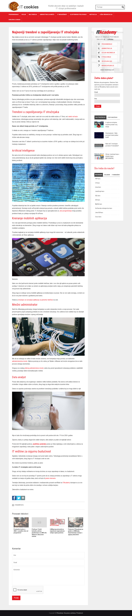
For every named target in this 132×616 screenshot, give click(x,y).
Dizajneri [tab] (107, 174)
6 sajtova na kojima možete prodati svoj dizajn (111, 124)
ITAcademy (59, 613)
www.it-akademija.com (107, 70)
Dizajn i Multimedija (108, 53)
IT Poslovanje (106, 57)
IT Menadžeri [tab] (116, 174)
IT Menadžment (62, 14)
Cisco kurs (98, 217)
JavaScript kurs (99, 191)
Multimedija (33, 14)
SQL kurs (97, 196)
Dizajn (24, 14)
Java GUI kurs (99, 212)
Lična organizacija (106, 14)
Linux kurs (98, 187)
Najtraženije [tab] (100, 117)
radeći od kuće (73, 117)
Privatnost (79, 613)
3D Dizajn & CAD (107, 61)
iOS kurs (97, 200)
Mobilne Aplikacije (108, 66)
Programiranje (14, 14)
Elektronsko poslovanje (78, 14)
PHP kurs (97, 179)
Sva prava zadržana (70, 613)
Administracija (107, 48)
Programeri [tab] (98, 174)
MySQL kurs (98, 204)
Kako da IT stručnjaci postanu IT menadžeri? (112, 145)
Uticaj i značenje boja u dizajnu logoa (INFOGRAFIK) (112, 156)
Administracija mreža (47, 14)
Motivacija (93, 14)
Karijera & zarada (14, 19)
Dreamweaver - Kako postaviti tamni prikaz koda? (111, 135)
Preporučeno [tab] (112, 117)
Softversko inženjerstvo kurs (103, 208)
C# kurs (97, 183)
